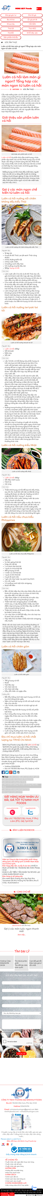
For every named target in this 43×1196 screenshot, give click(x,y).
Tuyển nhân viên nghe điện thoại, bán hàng (20, 1162)
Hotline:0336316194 (12, 808)
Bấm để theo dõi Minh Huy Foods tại (21, 1141)
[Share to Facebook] (3, 772)
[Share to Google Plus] (10, 772)
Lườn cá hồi (6, 157)
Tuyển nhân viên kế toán (14, 1164)
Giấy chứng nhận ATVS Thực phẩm (17, 1185)
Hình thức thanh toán (13, 1172)
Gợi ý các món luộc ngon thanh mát (21, 930)
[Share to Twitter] (7, 772)
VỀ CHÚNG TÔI (11, 1160)
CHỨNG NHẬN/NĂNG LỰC (16, 1183)
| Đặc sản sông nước (29, 1192)
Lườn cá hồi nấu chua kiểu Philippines (17, 779)
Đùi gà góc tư (10, 15)
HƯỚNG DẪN (10, 1168)
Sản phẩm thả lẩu (11, 37)
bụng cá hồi (14, 268)
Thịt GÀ (11, 28)
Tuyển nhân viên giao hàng (14, 1166)
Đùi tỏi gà (32, 15)
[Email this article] (18, 772)
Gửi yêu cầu (21, 1053)
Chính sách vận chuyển (13, 1181)
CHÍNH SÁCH (10, 1175)
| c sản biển (16, 1190)
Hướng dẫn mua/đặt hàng (14, 1170)
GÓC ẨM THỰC (11, 42)
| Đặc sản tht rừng (16, 1192)
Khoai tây (11, 24)
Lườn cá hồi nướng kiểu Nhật (14, 782)
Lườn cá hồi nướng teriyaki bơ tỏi (15, 789)
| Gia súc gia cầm (26, 1190)
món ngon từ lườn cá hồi (12, 792)
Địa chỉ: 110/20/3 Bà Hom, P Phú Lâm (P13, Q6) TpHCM (21, 819)
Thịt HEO (32, 28)
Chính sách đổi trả (12, 1177)
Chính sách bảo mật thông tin (15, 1179)
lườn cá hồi (32, 745)
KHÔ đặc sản (32, 33)
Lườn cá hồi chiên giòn (29, 777)
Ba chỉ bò (11, 20)
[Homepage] (2, 42)
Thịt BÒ (11, 33)
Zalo (11, 1194)
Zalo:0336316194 (30, 808)
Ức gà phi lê (32, 20)
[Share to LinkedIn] (14, 772)
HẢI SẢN (32, 24)
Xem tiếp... (21, 935)
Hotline (4, 1194)
